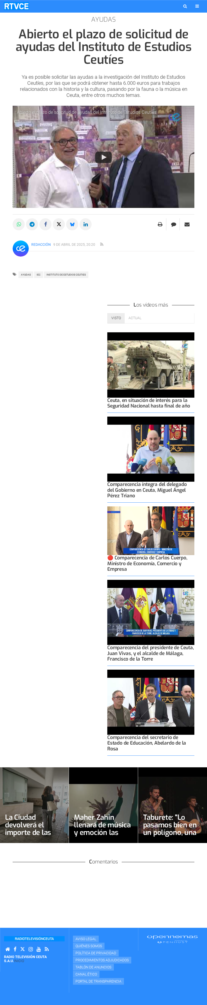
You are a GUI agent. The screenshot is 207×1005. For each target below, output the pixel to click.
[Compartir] (19, 224)
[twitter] (22, 949)
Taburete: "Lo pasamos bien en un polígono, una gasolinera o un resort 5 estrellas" (172, 832)
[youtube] (39, 949)
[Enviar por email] (187, 224)
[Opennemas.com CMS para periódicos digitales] (172, 939)
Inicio (19, 961)
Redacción (41, 244)
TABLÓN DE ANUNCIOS (93, 967)
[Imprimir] (160, 224)
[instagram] (31, 949)
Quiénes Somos (88, 946)
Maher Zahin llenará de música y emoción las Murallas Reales (102, 829)
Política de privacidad (95, 953)
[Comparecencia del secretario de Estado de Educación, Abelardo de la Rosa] (150, 702)
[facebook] (15, 949)
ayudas (26, 274)
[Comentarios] (173, 224)
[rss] (102, 244)
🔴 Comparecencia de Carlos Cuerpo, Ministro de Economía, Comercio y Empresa (147, 563)
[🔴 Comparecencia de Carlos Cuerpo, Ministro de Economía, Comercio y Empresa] (150, 530)
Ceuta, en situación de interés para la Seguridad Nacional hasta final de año (148, 403)
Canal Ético (86, 974)
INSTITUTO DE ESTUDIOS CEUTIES (66, 274)
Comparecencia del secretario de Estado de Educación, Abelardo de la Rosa (146, 743)
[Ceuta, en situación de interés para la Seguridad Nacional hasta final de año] (150, 365)
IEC (39, 274)
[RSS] (47, 949)
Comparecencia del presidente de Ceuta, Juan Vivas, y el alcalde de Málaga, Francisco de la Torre (150, 653)
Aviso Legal (85, 939)
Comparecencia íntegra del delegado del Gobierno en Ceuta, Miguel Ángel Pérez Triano (147, 490)
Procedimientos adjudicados (102, 960)
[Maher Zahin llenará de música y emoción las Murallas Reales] (103, 805)
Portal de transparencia (98, 981)
